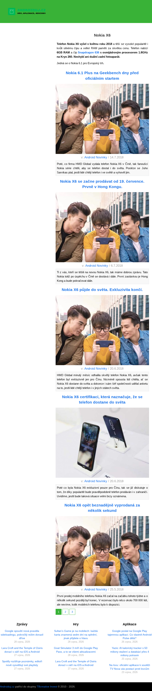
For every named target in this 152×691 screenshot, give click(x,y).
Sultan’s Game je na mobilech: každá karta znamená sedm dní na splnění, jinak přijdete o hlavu (76, 634)
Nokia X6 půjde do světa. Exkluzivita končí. (102, 289)
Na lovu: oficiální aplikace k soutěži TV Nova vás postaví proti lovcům (129, 667)
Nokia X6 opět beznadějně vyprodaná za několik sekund (102, 508)
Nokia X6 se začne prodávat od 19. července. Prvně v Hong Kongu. (102, 184)
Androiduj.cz (7, 686)
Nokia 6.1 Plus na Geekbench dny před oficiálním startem (102, 75)
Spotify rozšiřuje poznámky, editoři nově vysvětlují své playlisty (22, 663)
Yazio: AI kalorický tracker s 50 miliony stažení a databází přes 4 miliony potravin (129, 651)
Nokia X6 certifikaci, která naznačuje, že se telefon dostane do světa (102, 399)
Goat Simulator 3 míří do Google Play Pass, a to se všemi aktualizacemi (76, 649)
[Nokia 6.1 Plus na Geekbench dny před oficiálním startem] (102, 119)
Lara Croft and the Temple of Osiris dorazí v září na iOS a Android (22, 649)
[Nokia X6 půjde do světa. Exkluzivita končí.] (102, 330)
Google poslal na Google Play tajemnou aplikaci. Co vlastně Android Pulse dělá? (130, 634)
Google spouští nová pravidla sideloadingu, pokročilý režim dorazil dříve (22, 634)
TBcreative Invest (47, 686)
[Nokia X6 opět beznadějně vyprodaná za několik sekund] (102, 551)
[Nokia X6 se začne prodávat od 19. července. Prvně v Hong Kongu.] (102, 227)
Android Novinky (95, 157)
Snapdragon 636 (88, 52)
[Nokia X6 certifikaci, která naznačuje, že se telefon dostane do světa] (102, 443)
